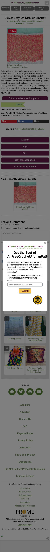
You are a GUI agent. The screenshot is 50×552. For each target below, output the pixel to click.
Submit (25, 290)
